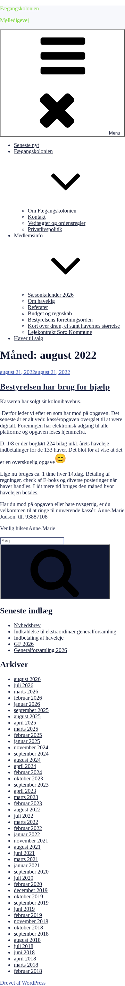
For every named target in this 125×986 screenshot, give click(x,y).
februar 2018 (28, 971)
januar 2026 (27, 704)
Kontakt (36, 217)
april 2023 (25, 791)
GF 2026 (24, 644)
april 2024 (25, 766)
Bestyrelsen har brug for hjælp (55, 386)
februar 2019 (28, 915)
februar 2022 (28, 828)
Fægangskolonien (19, 8)
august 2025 (27, 716)
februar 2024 (28, 772)
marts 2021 (26, 859)
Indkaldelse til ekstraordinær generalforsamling (65, 631)
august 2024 (27, 760)
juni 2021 (24, 853)
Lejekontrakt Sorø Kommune (60, 332)
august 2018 (27, 940)
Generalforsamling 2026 (40, 650)
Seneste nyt (26, 145)
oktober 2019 (28, 896)
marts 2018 (26, 965)
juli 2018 (23, 946)
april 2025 (25, 723)
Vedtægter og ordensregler (56, 223)
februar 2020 (28, 884)
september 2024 (31, 754)
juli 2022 (23, 816)
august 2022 (27, 809)
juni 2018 (24, 952)
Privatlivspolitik (45, 229)
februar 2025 (28, 735)
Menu (114, 133)
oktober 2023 (28, 778)
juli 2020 (23, 878)
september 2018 (31, 934)
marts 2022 (26, 822)
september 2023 (31, 785)
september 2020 (31, 872)
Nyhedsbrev (27, 625)
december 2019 (31, 890)
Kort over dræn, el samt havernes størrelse (74, 326)
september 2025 (31, 710)
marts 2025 (26, 729)
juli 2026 (23, 685)
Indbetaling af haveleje (39, 638)
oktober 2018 (28, 927)
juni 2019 (24, 909)
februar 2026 (28, 698)
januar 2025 (27, 741)
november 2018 (31, 921)
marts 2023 (26, 797)
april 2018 (25, 959)
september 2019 (31, 903)
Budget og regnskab (50, 313)
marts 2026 (26, 691)
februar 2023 (28, 803)
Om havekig (41, 301)
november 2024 (31, 747)
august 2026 (27, 679)
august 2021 (27, 847)
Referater (38, 307)
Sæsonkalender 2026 (51, 295)
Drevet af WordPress (22, 983)
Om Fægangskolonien (52, 211)
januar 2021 (27, 865)
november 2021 (31, 841)
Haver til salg (28, 338)
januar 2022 (27, 834)
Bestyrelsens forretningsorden (60, 320)
